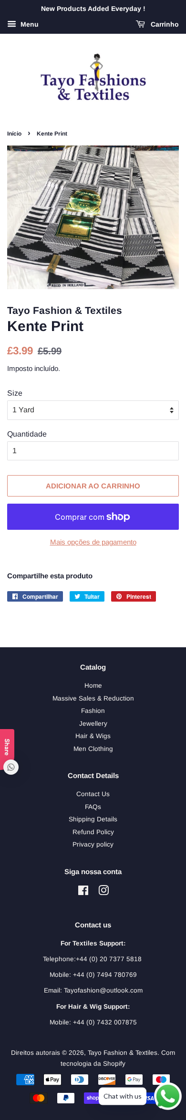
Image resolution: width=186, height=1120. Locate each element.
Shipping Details (93, 819)
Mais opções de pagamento (93, 542)
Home (93, 685)
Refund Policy (93, 832)
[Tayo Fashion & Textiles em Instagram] (103, 892)
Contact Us (93, 794)
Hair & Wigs (93, 736)
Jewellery (93, 723)
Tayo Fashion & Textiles (122, 1052)
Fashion (93, 710)
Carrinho (164, 24)
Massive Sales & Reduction (93, 698)
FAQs (93, 806)
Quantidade (27, 434)
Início (14, 133)
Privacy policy (93, 844)
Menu (29, 24)
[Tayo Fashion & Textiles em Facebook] (83, 892)
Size (14, 393)
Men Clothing (93, 748)
